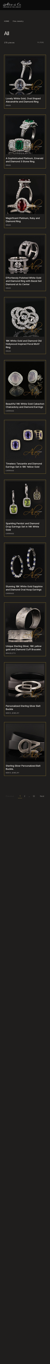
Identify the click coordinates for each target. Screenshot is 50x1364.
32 (34, 796)
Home (6, 21)
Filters (40, 42)
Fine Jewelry (18, 21)
